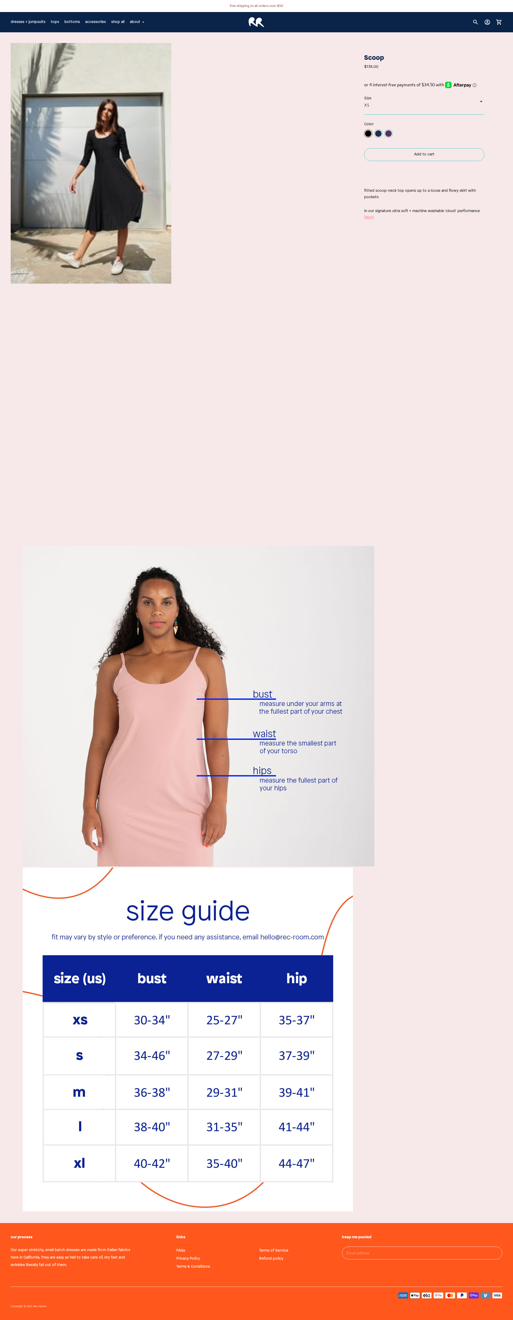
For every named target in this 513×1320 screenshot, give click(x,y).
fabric (369, 218)
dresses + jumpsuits (28, 22)
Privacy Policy (188, 1259)
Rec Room (39, 1306)
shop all (118, 22)
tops (55, 22)
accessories (95, 22)
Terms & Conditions (193, 1267)
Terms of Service (273, 1251)
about (135, 22)
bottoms (72, 22)
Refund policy (271, 1259)
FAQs (180, 1251)
